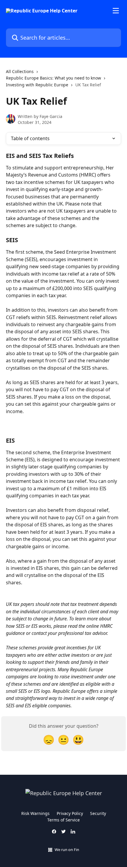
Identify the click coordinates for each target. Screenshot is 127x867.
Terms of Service (63, 820)
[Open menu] (115, 10)
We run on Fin (67, 849)
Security (98, 813)
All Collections (20, 71)
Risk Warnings (35, 813)
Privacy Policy (70, 813)
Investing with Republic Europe (37, 85)
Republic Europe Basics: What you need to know (53, 78)
